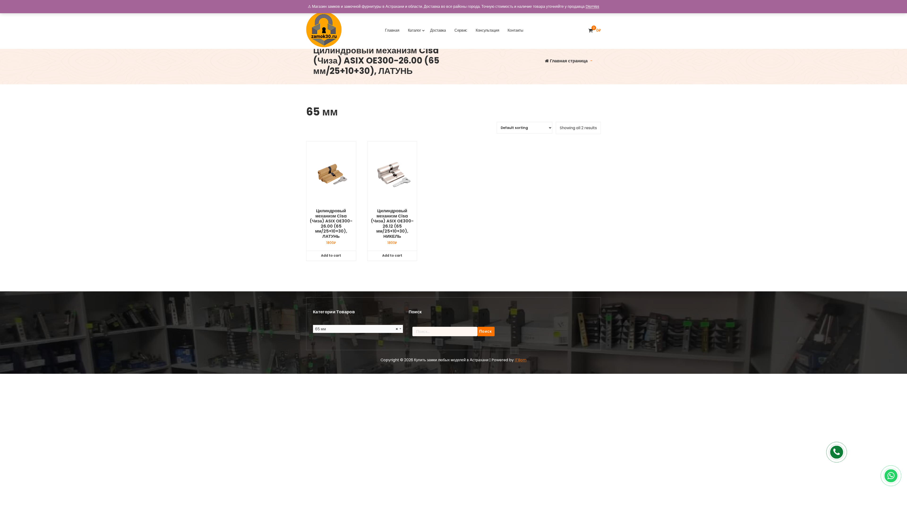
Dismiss (592, 6)
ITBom (520, 360)
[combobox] (358, 329)
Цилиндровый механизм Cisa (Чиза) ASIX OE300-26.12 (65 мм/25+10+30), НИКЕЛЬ (392, 223)
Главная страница (568, 61)
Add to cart (331, 255)
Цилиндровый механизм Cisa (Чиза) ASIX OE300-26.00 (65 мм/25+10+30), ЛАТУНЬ (331, 223)
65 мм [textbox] (356, 329)
